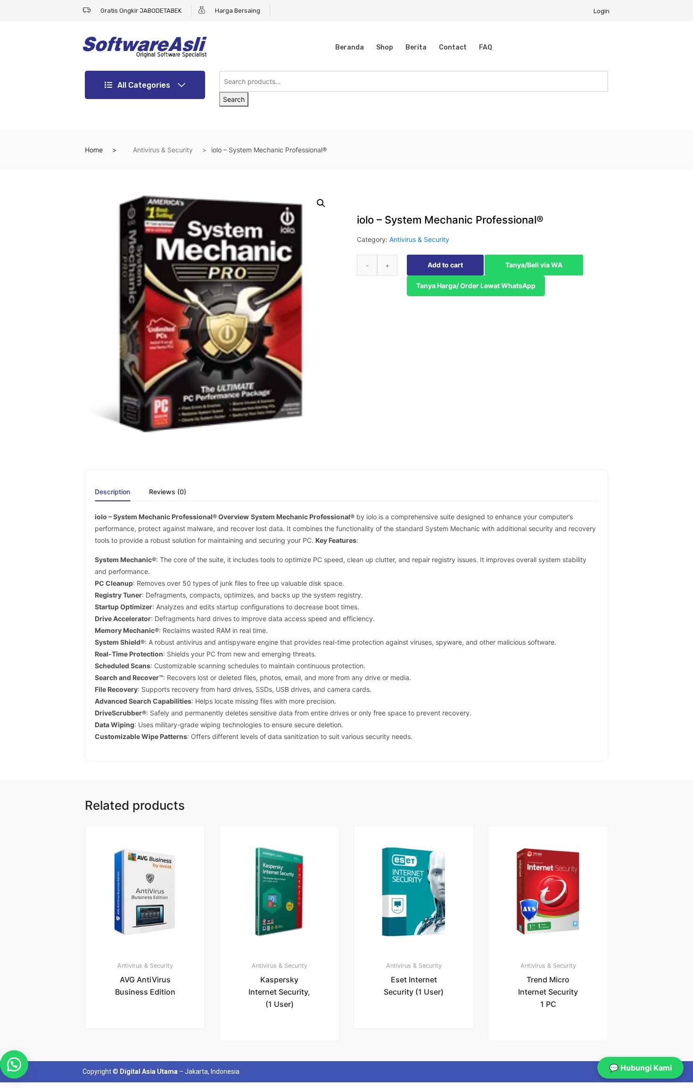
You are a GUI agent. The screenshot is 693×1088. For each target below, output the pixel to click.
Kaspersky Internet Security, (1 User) (279, 992)
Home (94, 150)
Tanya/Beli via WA (533, 265)
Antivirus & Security (163, 150)
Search (234, 99)
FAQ (485, 47)
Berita (416, 47)
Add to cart (445, 265)
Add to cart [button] (150, 1060)
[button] (321, 203)
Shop (384, 47)
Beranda (349, 47)
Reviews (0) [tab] (167, 492)
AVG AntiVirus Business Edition (145, 986)
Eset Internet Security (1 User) (414, 986)
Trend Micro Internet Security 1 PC (548, 992)
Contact (453, 47)
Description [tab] (112, 492)
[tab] (112, 495)
